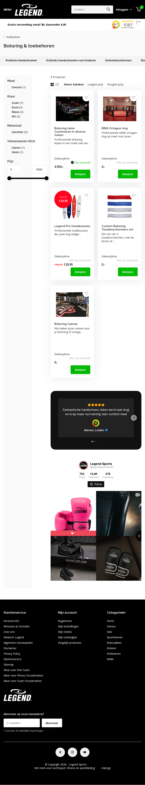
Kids (109, 632)
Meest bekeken (74, 84)
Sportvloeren (115, 637)
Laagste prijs (95, 84)
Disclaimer (10, 648)
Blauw (17, 112)
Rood (17, 107)
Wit (16, 116)
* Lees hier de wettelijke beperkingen (23, 730)
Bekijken (80, 174)
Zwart (17, 103)
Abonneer (52, 723)
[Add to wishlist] (86, 97)
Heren (17, 152)
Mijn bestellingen (68, 626)
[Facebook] (60, 752)
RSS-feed (94, 764)
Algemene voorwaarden (18, 642)
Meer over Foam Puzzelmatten (23, 681)
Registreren (65, 621)
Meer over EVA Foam (17, 670)
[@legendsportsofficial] (83, 465)
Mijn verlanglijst (67, 637)
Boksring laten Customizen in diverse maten (70, 132)
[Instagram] (72, 752)
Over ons (9, 632)
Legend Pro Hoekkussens (72, 226)
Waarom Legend (14, 637)
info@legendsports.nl (16, 706)
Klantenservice (12, 659)
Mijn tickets (65, 632)
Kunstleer (20, 132)
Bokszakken (114, 642)
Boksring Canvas (66, 324)
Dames (18, 147)
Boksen (111, 648)
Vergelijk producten (69, 642)
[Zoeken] (108, 9)
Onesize (19, 87)
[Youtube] (84, 752)
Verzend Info (11, 621)
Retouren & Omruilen (17, 626)
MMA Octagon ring (115, 128)
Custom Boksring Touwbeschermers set (117, 227)
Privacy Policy (12, 653)
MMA (110, 659)
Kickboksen (13, 37)
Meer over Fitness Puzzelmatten (23, 675)
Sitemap (9, 664)
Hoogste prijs (115, 84)
